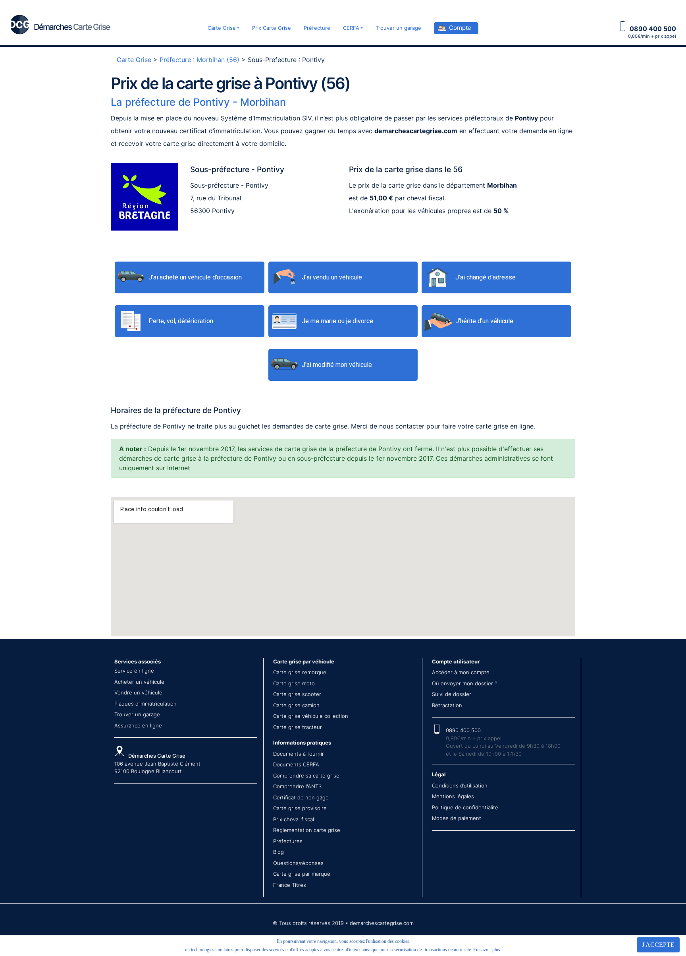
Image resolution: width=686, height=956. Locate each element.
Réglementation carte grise (306, 830)
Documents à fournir (298, 753)
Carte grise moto (294, 683)
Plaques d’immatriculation (145, 703)
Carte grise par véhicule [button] (303, 661)
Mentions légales (453, 796)
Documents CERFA (296, 764)
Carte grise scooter (297, 694)
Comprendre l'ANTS (297, 786)
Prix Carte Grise (271, 28)
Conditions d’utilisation (460, 785)
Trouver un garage (398, 28)
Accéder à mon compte (460, 672)
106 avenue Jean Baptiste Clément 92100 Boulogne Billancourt (157, 763)
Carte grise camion (296, 705)
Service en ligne (134, 670)
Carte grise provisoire (300, 808)
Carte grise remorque (299, 672)
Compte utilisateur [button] (456, 661)
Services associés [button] (137, 661)
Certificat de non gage (301, 797)
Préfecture (317, 28)
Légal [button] (439, 774)
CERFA (351, 28)
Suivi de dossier (451, 694)
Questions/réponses (298, 863)
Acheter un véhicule (139, 682)
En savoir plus (486, 949)
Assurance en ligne (138, 725)
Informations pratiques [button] (302, 742)
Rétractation (447, 705)
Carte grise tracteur (297, 727)
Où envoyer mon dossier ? (464, 683)
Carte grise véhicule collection (310, 716)
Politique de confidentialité (465, 807)
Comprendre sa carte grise (306, 775)
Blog (278, 852)
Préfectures (288, 841)
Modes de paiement (456, 818)
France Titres (289, 885)
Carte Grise (222, 28)
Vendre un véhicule (138, 692)
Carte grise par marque (301, 874)
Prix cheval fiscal (293, 819)
